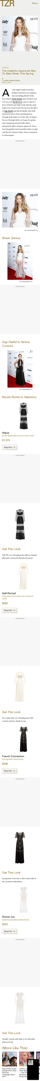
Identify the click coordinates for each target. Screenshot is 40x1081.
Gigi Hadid (8, 111)
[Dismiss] (36, 1061)
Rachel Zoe (17, 102)
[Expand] (29, 1061)
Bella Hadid (17, 99)
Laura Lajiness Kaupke (12, 80)
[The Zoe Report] (7, 3)
